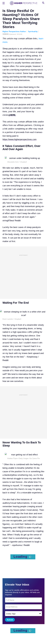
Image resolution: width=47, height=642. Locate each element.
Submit (10, 620)
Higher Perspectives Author (14, 31)
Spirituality (33, 31)
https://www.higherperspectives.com (19, 139)
